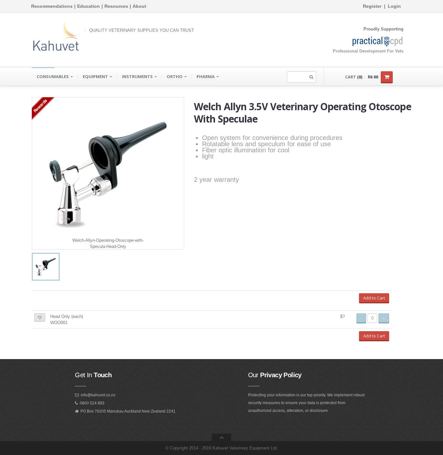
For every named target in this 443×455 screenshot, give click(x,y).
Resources (116, 6)
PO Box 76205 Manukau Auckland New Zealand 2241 (127, 411)
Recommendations (52, 6)
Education (88, 6)
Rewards (40, 105)
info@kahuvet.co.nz (98, 395)
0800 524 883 (92, 403)
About (139, 6)
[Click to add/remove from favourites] (39, 317)
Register (372, 6)
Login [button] (394, 6)
